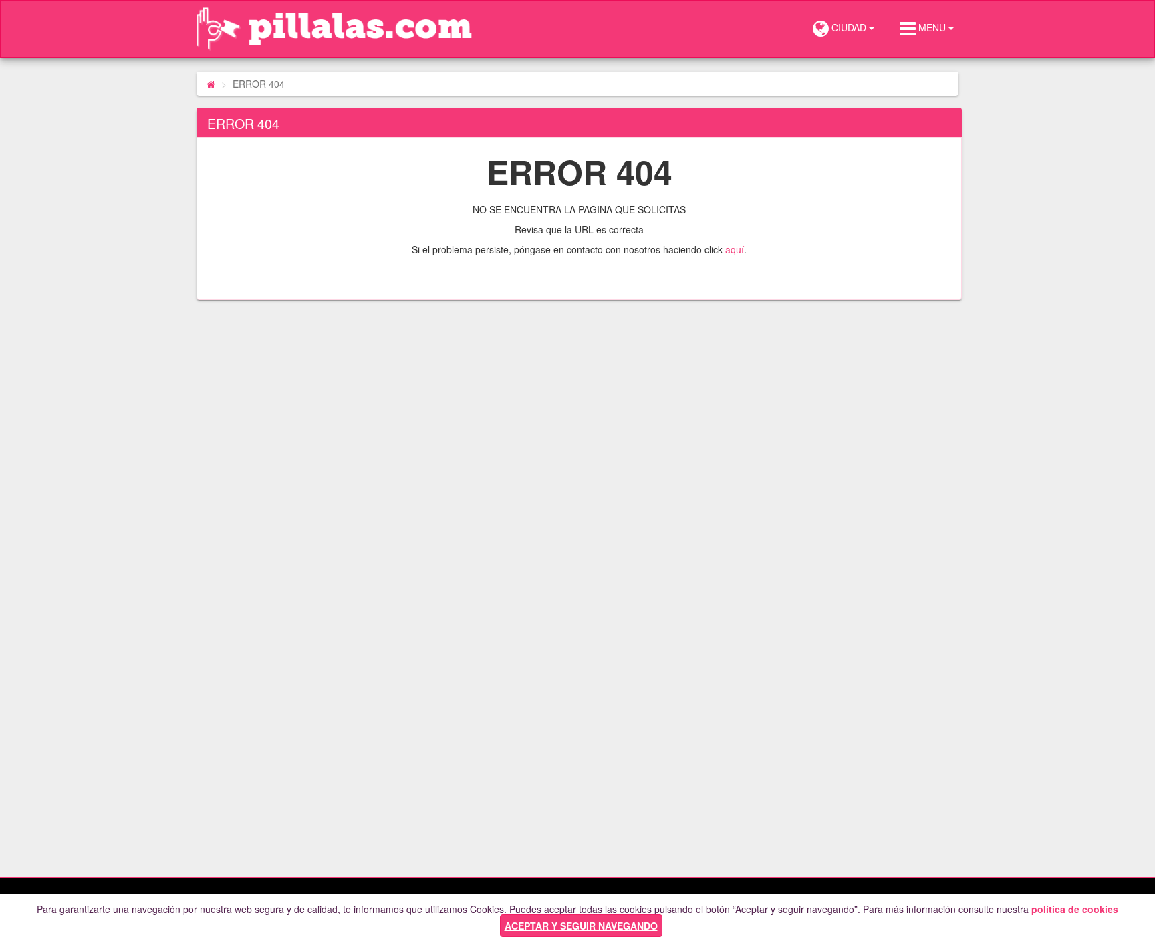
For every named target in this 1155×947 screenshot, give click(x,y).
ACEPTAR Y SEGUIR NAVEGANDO (581, 925)
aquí (734, 249)
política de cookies (1074, 909)
